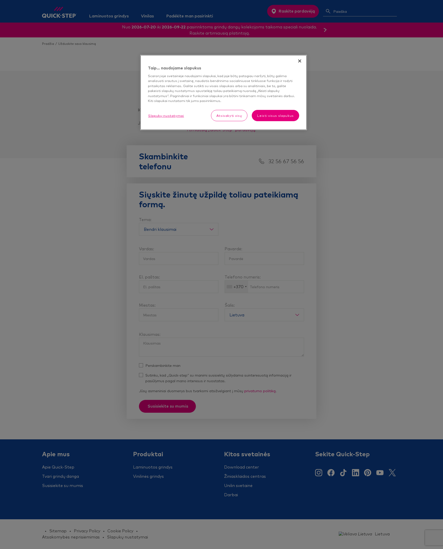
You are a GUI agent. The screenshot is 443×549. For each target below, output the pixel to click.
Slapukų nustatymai (166, 115)
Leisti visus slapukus (275, 115)
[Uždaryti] (299, 61)
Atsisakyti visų (229, 115)
